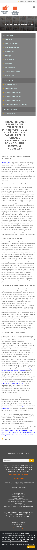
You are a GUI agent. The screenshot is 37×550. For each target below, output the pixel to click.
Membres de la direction (18, 496)
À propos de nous (18, 493)
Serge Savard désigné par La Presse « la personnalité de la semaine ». (17, 369)
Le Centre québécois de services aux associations (18, 501)
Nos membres (18, 503)
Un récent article (6, 162)
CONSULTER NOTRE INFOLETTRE (18, 475)
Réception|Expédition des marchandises (18, 499)
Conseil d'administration (18, 495)
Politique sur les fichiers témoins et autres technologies (18, 506)
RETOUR (7, 439)
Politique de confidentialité (18, 505)
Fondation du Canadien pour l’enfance (12, 383)
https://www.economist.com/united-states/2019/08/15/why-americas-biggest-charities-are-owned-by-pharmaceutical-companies (17, 421)
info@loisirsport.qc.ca (18, 528)
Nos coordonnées (18, 498)
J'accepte (31, 547)
